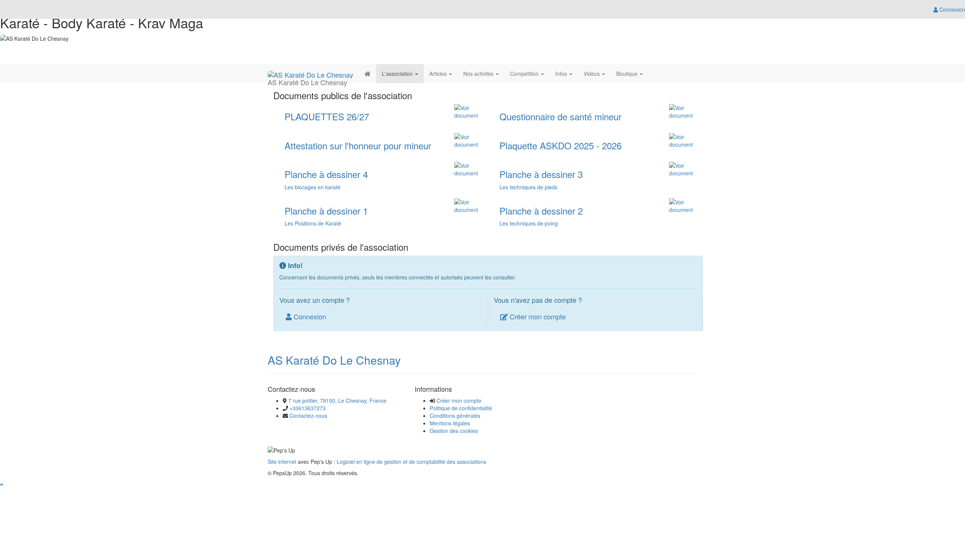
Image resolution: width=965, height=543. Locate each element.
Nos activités (479, 73)
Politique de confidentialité (461, 408)
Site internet (282, 461)
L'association (398, 73)
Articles (438, 73)
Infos (561, 73)
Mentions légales (450, 423)
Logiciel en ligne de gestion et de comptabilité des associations (411, 461)
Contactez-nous (308, 415)
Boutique (627, 73)
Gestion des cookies (454, 430)
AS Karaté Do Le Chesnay (334, 360)
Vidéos (592, 73)
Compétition (525, 73)
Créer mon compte (537, 316)
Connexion (309, 316)
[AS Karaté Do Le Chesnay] (310, 73)
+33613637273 (308, 408)
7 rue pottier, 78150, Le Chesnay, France (337, 400)
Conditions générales (455, 415)
